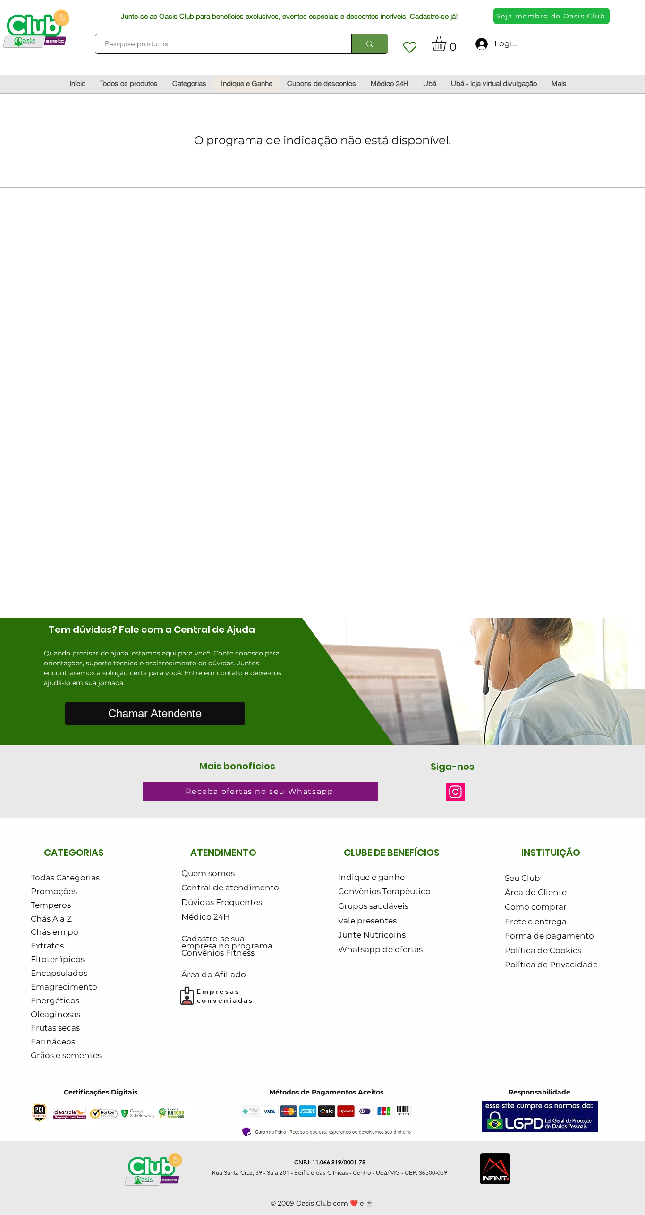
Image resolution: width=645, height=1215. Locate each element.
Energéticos (55, 1000)
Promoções (54, 891)
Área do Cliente (536, 892)
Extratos (47, 945)
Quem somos (208, 873)
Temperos (51, 905)
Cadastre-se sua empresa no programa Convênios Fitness (226, 946)
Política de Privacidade (551, 964)
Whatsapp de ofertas (380, 949)
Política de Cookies (543, 950)
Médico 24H (205, 917)
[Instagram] (455, 792)
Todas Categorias (65, 877)
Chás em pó (54, 932)
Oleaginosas (55, 1014)
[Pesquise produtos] (369, 43)
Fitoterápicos (58, 959)
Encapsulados (59, 973)
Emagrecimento (64, 986)
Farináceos (53, 1041)
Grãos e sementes (66, 1055)
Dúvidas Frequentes (221, 902)
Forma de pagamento (549, 935)
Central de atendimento (230, 887)
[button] (447, 43)
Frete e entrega (536, 921)
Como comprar (536, 907)
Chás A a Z (51, 918)
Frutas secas (55, 1028)
